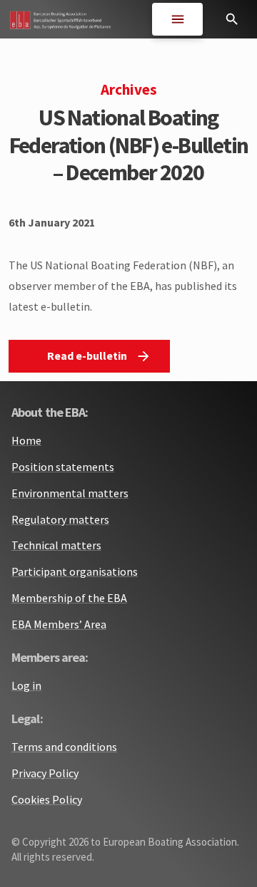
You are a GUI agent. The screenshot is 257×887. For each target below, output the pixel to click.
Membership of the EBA (69, 598)
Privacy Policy (45, 773)
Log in (26, 685)
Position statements (62, 467)
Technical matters (56, 545)
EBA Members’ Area (58, 624)
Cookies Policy (46, 799)
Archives (129, 89)
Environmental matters (69, 493)
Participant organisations (74, 571)
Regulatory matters (60, 519)
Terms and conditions (64, 747)
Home (26, 440)
